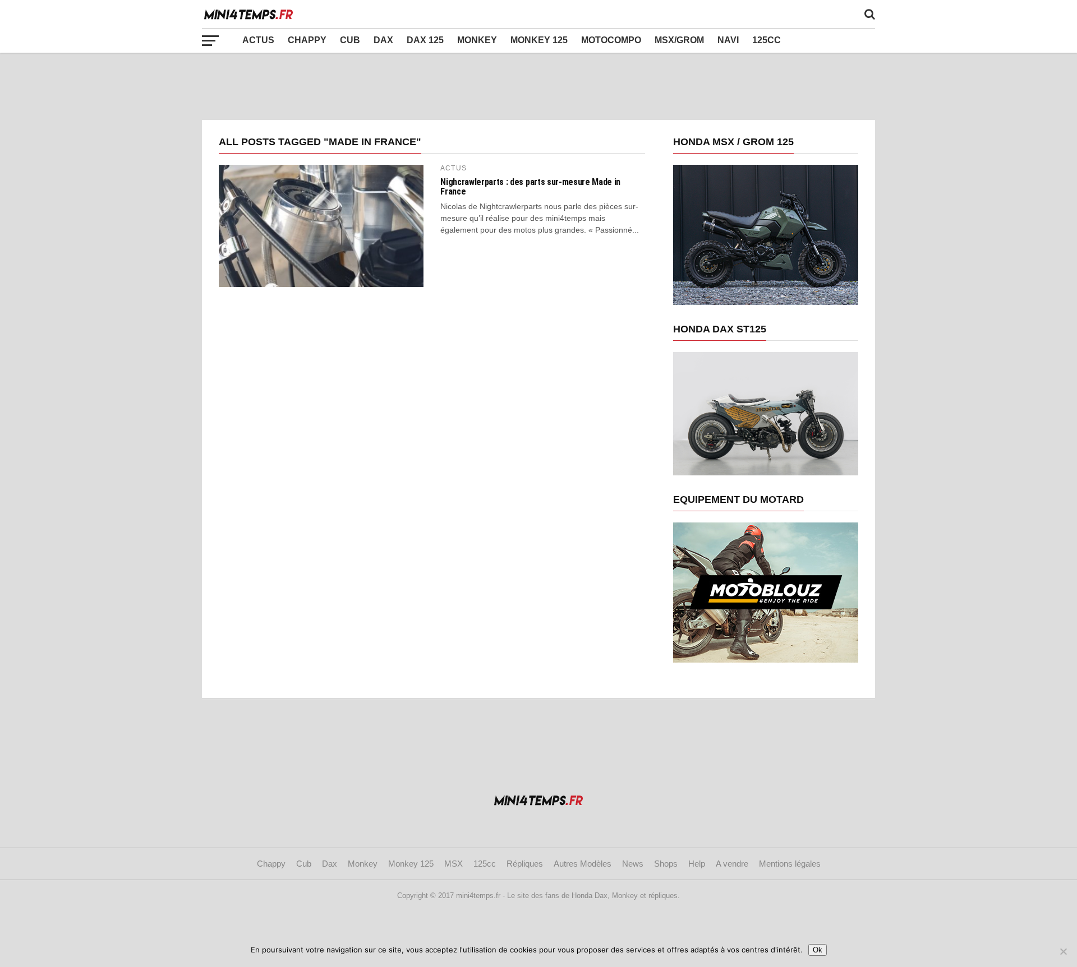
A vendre (732, 863)
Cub (350, 40)
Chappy (307, 40)
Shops (666, 863)
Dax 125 (425, 40)
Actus (258, 40)
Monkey (477, 40)
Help (696, 863)
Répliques (525, 863)
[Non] (1063, 951)
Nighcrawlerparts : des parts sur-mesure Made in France (530, 187)
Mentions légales (790, 863)
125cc (766, 40)
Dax (383, 40)
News (632, 863)
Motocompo (611, 40)
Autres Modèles (582, 863)
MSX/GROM (679, 40)
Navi (728, 40)
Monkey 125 (539, 40)
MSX (453, 863)
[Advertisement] (538, 86)
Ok (817, 950)
